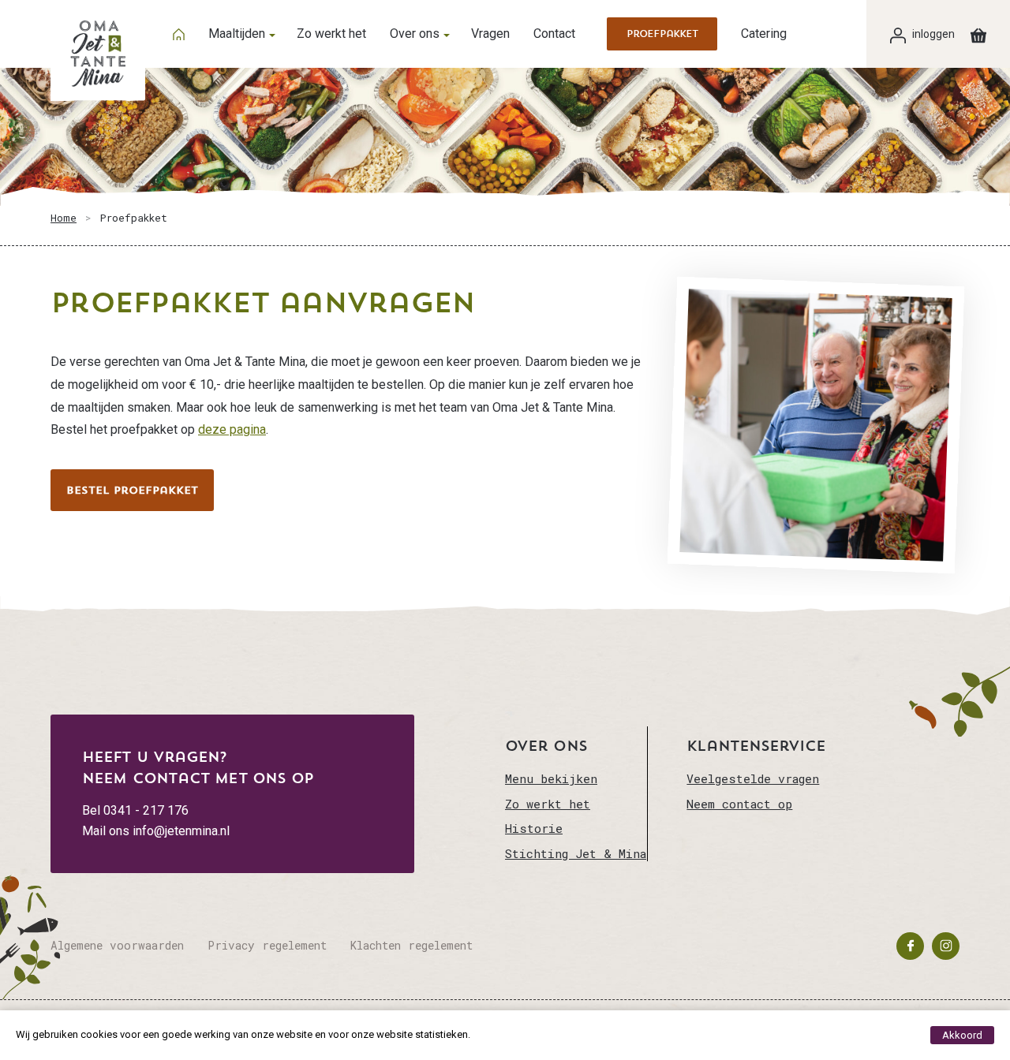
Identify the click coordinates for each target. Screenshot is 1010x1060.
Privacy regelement (267, 945)
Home (63, 217)
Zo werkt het (331, 33)
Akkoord (962, 1035)
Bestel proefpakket (132, 490)
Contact (554, 33)
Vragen (490, 33)
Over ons (415, 33)
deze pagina (232, 429)
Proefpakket (662, 33)
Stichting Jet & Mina (575, 853)
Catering (764, 33)
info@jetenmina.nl (181, 830)
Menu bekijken (551, 778)
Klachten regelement (411, 945)
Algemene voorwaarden (117, 945)
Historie (534, 828)
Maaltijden (236, 33)
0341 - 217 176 (146, 810)
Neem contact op (739, 804)
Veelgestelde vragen (752, 778)
